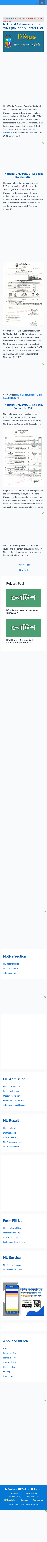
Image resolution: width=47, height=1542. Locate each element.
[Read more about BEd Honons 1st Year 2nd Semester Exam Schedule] (23, 627)
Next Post (23, 570)
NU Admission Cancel (12, 1269)
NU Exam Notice (10, 968)
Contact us (8, 1376)
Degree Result (9, 1132)
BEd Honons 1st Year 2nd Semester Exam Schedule (19, 641)
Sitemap (6, 1371)
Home (5, 18)
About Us (7, 1348)
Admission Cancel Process (14, 1105)
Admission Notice (11, 973)
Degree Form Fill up (11, 1232)
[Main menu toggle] (42, 2)
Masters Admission (11, 1096)
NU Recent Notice (11, 963)
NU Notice (11, 18)
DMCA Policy (9, 1367)
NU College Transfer (12, 1265)
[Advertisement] (23, 80)
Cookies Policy (9, 1362)
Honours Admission (11, 1086)
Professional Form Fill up (14, 1242)
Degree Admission (11, 1091)
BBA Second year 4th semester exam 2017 (22, 611)
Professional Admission (13, 1100)
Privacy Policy (9, 1357)
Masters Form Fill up (12, 1237)
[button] (36, 2)
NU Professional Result (13, 1142)
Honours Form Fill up (12, 1228)
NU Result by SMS (11, 1146)
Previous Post (24, 565)
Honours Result (10, 1128)
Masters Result (9, 1137)
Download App (9, 1353)
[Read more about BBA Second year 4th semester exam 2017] (23, 597)
